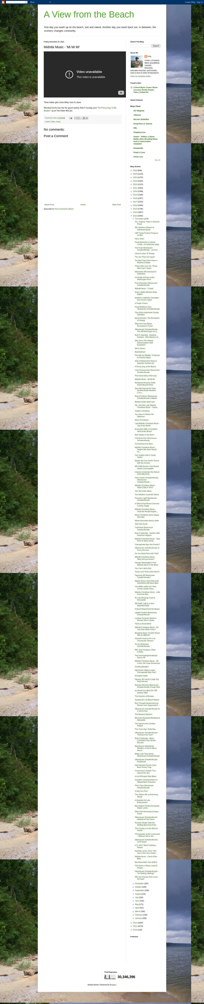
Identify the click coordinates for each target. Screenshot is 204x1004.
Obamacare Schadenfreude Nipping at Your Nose (146, 818)
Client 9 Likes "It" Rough (144, 253)
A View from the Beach (89, 14)
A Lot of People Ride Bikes (145, 776)
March (138, 911)
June (137, 901)
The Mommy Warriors (143, 714)
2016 (135, 205)
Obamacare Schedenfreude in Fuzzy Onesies (147, 549)
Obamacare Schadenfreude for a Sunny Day (147, 710)
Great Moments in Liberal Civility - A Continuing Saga (147, 243)
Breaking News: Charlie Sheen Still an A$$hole (147, 634)
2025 (135, 174)
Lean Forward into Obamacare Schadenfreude (147, 371)
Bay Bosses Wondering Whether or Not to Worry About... (146, 748)
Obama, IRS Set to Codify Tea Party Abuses (147, 680)
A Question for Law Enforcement (142, 801)
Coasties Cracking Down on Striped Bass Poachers (146, 781)
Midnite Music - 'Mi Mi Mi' (145, 379)
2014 (135, 212)
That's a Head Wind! (143, 624)
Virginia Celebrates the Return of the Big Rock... (147, 473)
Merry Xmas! (140, 348)
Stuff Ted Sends (141, 524)
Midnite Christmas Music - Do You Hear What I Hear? (147, 628)
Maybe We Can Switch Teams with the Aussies (147, 462)
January (138, 918)
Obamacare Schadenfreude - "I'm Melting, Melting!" (146, 872)
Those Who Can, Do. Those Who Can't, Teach (146, 267)
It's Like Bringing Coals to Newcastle (145, 599)
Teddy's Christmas (142, 411)
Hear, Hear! (139, 239)
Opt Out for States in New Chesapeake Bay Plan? (145, 671)
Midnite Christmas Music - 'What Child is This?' (145, 486)
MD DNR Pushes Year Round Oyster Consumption (147, 467)
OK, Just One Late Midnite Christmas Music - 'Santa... (146, 406)
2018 (135, 198)
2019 (135, 195)
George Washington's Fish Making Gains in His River (146, 564)
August (138, 894)
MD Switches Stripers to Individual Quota (144, 228)
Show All (157, 160)
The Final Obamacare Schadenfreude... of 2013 (146, 249)
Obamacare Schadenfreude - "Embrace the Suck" (146, 734)
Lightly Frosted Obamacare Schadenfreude (146, 614)
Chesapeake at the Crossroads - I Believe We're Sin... (147, 835)
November (139, 884)
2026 (135, 170)
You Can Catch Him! (143, 568)
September (140, 890)
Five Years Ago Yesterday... (146, 729)
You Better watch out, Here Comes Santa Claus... (145, 587)
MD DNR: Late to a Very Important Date (144, 604)
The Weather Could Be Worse (147, 495)
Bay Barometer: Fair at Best (146, 862)
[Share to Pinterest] (86, 118)
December (139, 219)
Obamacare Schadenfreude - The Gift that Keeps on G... (146, 330)
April (137, 908)
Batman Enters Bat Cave (145, 402)
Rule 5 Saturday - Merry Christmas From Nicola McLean (145, 740)
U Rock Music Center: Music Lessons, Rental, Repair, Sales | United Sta (146, 89)
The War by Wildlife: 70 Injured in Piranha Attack (147, 356)
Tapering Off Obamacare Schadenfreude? (145, 576)
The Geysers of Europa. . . (145, 696)
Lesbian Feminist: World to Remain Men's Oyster (145, 619)
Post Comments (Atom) (64, 209)
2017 (135, 202)
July (137, 897)
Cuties (53, 122)
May (137, 904)
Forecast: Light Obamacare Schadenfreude (146, 499)
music (58, 122)
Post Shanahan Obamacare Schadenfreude (146, 284)
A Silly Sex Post (141, 791)
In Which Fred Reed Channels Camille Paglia (147, 505)
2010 (135, 930)
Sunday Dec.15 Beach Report (147, 700)
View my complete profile (140, 76)
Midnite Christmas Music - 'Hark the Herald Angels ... (146, 510)
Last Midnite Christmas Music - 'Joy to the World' (147, 424)
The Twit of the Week (143, 491)
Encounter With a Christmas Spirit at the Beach (146, 430)
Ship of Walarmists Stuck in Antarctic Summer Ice (146, 362)
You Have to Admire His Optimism (144, 415)
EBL (135, 128)
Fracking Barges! (142, 667)
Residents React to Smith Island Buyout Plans (145, 384)
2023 (135, 181)
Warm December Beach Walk (147, 521)
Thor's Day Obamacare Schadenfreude (144, 786)
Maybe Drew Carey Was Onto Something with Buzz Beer (147, 582)
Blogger (113, 985)
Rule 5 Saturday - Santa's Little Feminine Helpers (147, 534)
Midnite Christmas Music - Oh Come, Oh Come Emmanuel (147, 662)
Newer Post (49, 205)
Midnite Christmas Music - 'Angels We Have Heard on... (146, 449)
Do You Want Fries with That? (147, 554)
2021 (135, 188)
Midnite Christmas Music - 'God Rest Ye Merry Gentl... (147, 540)
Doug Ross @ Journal (143, 124)
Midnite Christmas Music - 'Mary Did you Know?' (145, 558)
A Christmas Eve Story (144, 444)
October (138, 887)
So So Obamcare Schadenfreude (142, 645)
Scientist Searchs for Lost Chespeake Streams (145, 639)
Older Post (116, 205)
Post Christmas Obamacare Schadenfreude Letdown (146, 397)
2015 (135, 209)
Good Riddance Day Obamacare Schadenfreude (147, 308)
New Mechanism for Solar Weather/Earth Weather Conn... (145, 390)
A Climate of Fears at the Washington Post (145, 278)
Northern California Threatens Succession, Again (147, 299)
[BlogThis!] (78, 118)
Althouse (137, 115)
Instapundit (138, 148)
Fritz (149, 56)
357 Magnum (139, 111)
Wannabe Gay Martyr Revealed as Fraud (144, 325)
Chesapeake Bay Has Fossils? (147, 544)
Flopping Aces (140, 132)
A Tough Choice (141, 303)
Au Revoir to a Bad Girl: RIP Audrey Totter (146, 692)
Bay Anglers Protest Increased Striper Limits (147, 807)
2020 (135, 191)
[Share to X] (81, 118)
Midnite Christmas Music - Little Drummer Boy (147, 593)
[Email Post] (71, 118)
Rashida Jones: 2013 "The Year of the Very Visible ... (146, 852)
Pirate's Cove (139, 152)
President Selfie (141, 676)
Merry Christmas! (142, 420)
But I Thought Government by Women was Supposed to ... (147, 704)
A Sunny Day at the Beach (145, 367)
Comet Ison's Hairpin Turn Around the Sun (145, 772)
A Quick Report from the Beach (147, 609)
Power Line (138, 157)
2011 (135, 926)
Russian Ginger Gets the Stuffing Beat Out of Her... (146, 824)
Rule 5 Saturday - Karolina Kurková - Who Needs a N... (147, 336)
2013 (135, 216)
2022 (135, 184)
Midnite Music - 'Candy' (144, 289)
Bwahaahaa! (140, 352)
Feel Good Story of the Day (146, 376)
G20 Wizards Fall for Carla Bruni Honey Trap (145, 766)
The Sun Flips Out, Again (145, 257)
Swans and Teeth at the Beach (147, 572)
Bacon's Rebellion (141, 119)
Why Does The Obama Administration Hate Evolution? (144, 343)
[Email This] (75, 118)
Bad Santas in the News (144, 435)
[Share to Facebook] (84, 118)
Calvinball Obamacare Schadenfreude (144, 528)
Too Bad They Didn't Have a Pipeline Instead (146, 261)
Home (83, 205)
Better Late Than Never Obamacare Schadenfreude (147, 755)
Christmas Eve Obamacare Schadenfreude (146, 439)
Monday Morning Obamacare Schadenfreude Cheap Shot (147, 686)
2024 (135, 177)
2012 (135, 923)
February (139, 915)
